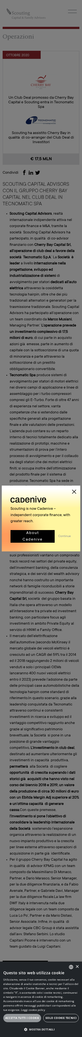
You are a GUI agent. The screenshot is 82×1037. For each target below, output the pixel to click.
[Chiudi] (74, 491)
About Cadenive (33, 536)
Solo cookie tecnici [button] (61, 1018)
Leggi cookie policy (33, 1010)
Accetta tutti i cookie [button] (22, 1018)
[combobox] (71, 967)
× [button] (77, 966)
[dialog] (41, 999)
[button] (41, 1029)
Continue (65, 536)
